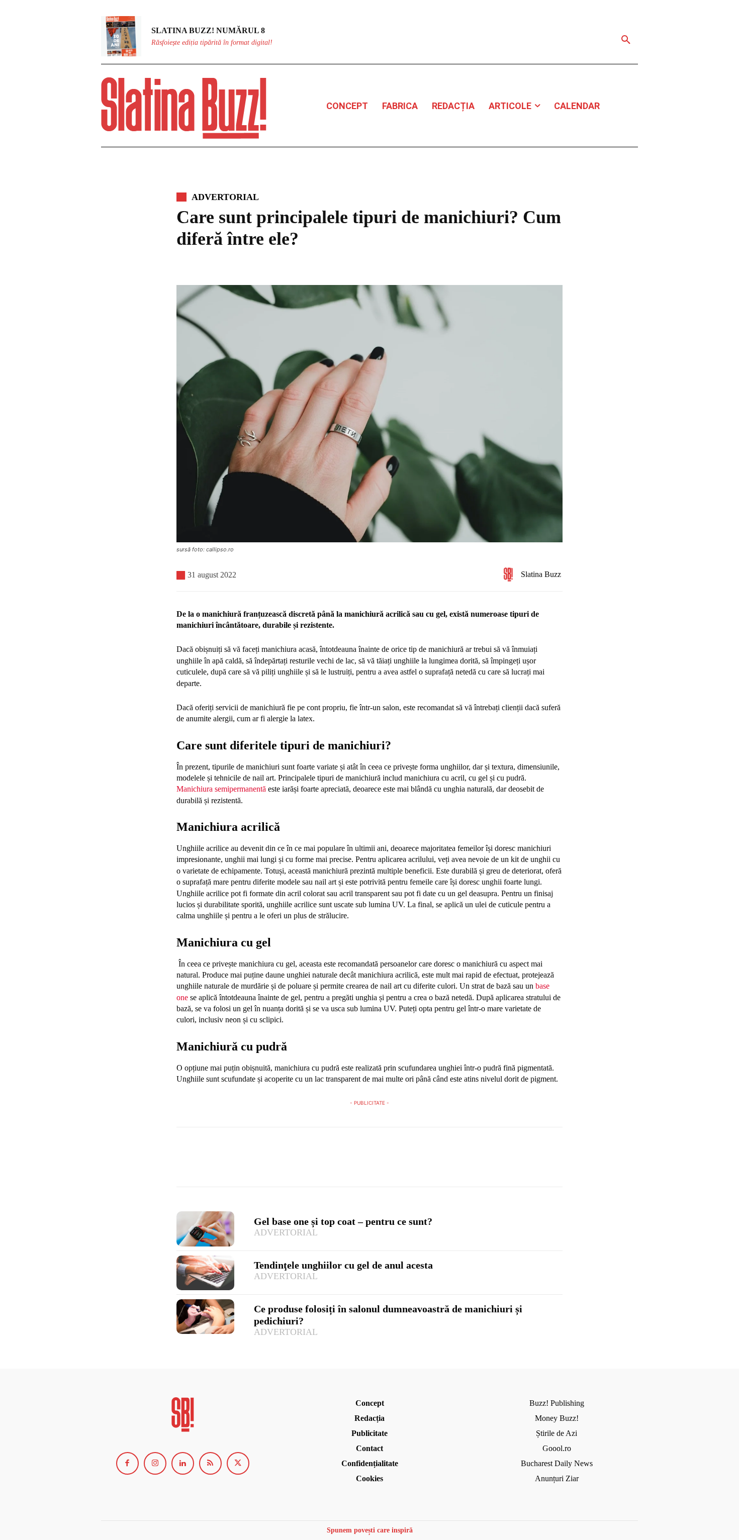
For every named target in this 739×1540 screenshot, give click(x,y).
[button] (626, 40)
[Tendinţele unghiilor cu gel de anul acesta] (205, 1273)
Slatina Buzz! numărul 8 (208, 30)
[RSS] (210, 1463)
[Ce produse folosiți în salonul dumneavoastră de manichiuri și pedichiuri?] (205, 1316)
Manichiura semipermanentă (221, 789)
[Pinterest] (233, 1161)
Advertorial (225, 197)
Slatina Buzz (541, 574)
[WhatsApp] (256, 1161)
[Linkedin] (182, 1463)
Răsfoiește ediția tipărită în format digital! (211, 42)
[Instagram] (155, 1463)
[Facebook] (186, 1161)
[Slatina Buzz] (511, 574)
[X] (210, 1161)
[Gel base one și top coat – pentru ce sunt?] (205, 1228)
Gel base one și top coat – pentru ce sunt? (343, 1221)
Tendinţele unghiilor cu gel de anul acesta (343, 1265)
